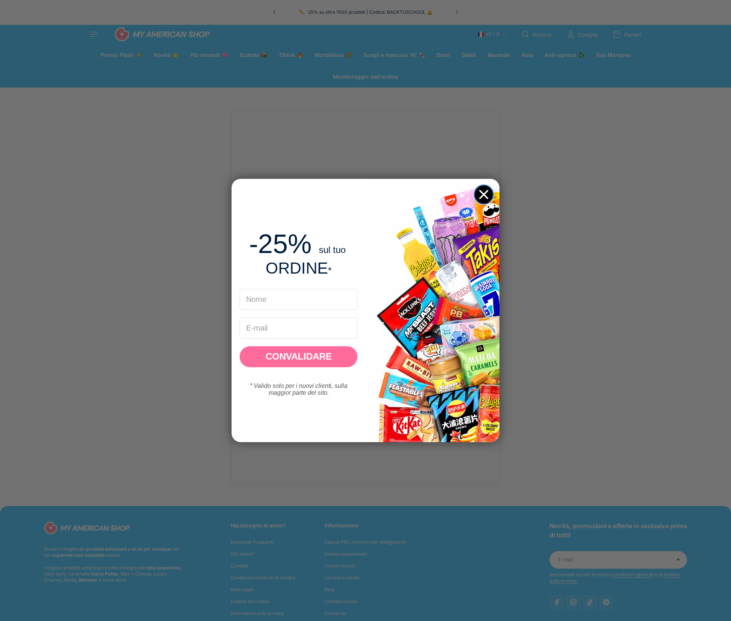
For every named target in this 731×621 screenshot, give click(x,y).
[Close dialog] (483, 194)
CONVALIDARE (299, 356)
